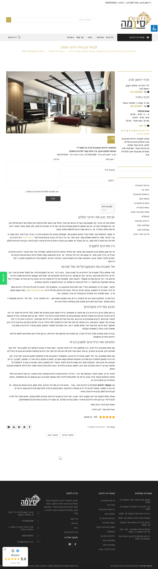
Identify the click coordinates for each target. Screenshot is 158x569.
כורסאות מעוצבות (141, 194)
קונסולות (145, 216)
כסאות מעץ (144, 199)
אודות (131, 130)
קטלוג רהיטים (143, 134)
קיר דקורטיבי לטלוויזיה (140, 507)
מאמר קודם (67, 435)
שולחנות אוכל (143, 225)
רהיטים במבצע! (142, 221)
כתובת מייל (110, 170)
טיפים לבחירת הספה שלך (138, 522)
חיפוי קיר (145, 190)
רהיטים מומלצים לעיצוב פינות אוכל (134, 536)
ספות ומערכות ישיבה (140, 212)
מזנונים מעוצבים (141, 203)
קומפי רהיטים (47, 566)
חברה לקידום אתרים (120, 566)
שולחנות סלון (143, 230)
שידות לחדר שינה (141, 234)
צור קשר (143, 126)
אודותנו (74, 523)
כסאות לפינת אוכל (142, 518)
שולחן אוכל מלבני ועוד (140, 500)
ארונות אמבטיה (142, 185)
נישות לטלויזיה (143, 207)
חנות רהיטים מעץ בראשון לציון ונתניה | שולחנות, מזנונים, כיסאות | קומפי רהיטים (102, 51)
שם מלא (110, 159)
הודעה (56, 159)
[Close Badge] (4, 549)
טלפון (111, 180)
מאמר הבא (53, 435)
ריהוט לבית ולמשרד (56, 51)
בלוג (124, 130)
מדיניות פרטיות (142, 130)
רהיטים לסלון (28, 237)
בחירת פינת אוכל (142, 513)
